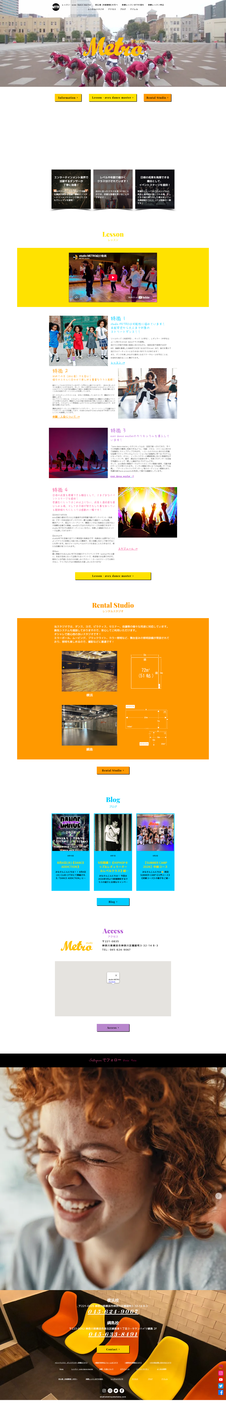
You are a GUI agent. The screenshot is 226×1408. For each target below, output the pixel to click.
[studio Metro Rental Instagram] (220, 1373)
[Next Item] (218, 1196)
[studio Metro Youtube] (220, 1379)
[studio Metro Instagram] (220, 1366)
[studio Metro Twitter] (220, 1386)
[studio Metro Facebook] (220, 1392)
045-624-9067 (120, 949)
